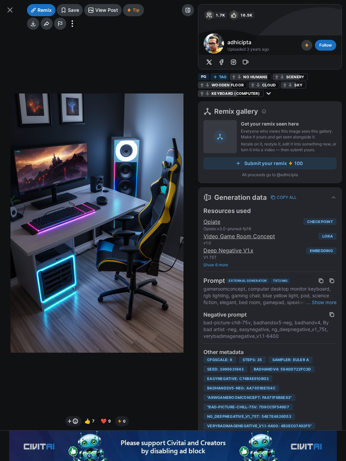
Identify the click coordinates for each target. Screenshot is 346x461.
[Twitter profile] (209, 62)
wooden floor (228, 85)
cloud (269, 85)
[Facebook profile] (221, 62)
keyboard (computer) (236, 93)
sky (298, 85)
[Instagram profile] (233, 62)
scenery (295, 77)
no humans (255, 77)
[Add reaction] (73, 421)
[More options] (72, 23)
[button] (270, 197)
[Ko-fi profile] (245, 62)
